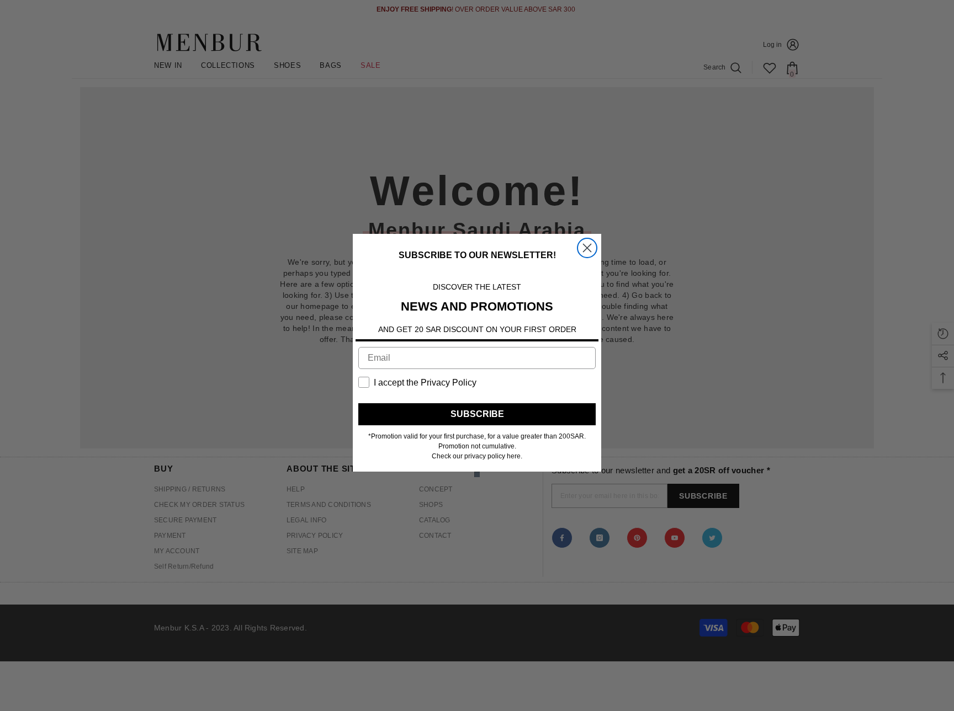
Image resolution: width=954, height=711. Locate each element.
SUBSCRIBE (477, 414)
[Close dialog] (587, 248)
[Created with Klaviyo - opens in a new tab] (477, 474)
